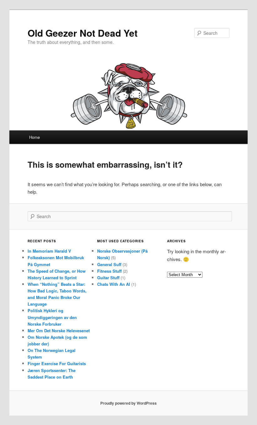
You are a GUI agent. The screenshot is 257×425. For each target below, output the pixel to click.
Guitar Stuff (108, 278)
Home (34, 137)
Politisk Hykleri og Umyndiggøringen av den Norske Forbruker (52, 317)
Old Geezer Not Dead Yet (83, 32)
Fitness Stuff (109, 271)
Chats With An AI (113, 284)
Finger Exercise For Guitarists (57, 363)
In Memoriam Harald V (49, 251)
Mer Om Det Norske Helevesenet (59, 330)
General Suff (109, 264)
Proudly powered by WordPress (128, 403)
